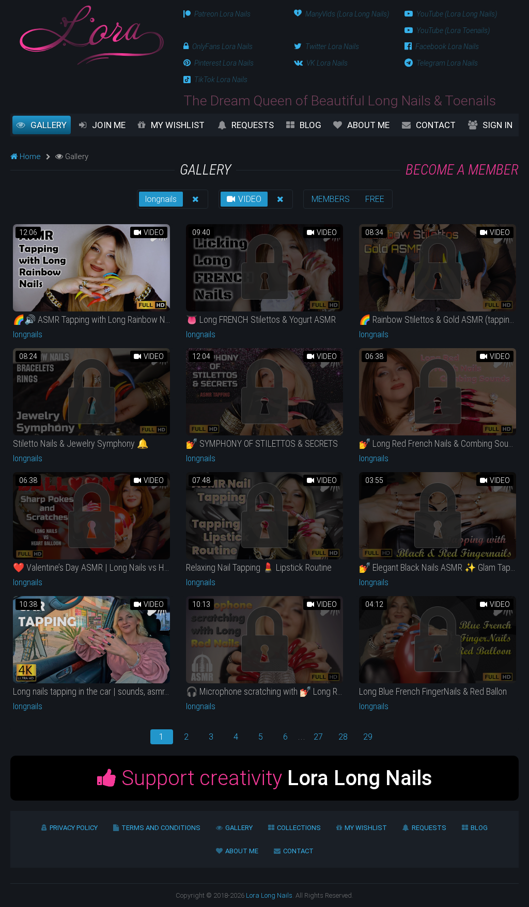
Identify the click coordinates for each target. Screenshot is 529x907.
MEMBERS (331, 199)
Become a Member (462, 169)
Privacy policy (74, 828)
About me (368, 125)
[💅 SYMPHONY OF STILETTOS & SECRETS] (264, 391)
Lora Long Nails (269, 895)
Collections (299, 828)
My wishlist (178, 125)
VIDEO (248, 199)
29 (367, 737)
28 (343, 737)
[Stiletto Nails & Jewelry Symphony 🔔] (91, 391)
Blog (310, 125)
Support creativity (274, 778)
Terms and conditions (160, 828)
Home (29, 156)
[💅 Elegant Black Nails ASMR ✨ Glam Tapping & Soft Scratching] (437, 515)
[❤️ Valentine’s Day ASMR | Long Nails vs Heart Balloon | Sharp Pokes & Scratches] (91, 515)
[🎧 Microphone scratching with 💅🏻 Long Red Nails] (264, 639)
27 (318, 737)
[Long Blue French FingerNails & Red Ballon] (437, 639)
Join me (109, 125)
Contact (436, 125)
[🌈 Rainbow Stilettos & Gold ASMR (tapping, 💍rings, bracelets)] (437, 267)
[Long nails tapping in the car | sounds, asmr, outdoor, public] (91, 639)
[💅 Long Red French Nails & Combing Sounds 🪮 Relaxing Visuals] (437, 391)
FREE (374, 199)
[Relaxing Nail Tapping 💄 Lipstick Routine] (264, 515)
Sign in (497, 125)
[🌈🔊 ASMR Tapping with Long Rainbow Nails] (91, 267)
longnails (161, 199)
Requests (252, 125)
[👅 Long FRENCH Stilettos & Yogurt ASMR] (264, 267)
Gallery (48, 125)
